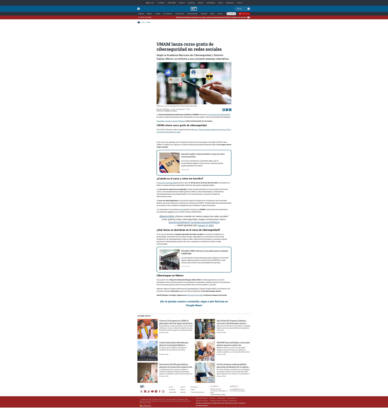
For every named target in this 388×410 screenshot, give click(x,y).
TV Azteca (161, 3)
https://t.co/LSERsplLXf (179, 222)
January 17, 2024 (206, 225)
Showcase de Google (195, 295)
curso (182, 209)
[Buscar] (248, 8)
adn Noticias (211, 3)
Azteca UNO (172, 3)
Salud (212, 14)
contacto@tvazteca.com (237, 389)
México (149, 14)
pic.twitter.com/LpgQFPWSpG (205, 222)
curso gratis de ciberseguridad (219, 115)
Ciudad (157, 14)
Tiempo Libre (179, 14)
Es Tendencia (167, 14)
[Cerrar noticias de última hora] (248, 17)
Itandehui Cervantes (170, 111)
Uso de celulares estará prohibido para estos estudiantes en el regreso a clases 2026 (233, 365)
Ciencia (219, 14)
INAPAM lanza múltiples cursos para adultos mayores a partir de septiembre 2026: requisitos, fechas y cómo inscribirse (233, 343)
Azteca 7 (182, 3)
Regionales (230, 3)
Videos (220, 3)
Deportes (191, 3)
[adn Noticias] (194, 9)
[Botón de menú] (138, 8)
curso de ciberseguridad (167, 183)
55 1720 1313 (233, 391)
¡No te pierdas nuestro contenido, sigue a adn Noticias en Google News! (194, 303)
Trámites (141, 14)
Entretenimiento (192, 14)
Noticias (200, 3)
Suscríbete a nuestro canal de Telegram (171, 121)
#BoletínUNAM (166, 216)
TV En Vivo (245, 14)
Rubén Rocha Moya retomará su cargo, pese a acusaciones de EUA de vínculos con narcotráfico (193, 17)
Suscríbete (231, 14)
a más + (239, 3)
